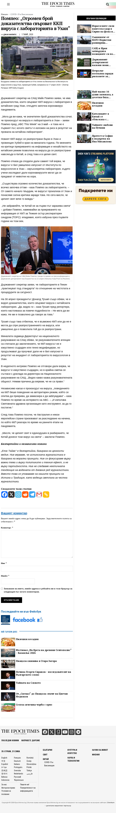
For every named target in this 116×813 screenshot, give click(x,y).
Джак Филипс (10, 34)
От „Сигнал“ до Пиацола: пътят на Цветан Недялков (42, 695)
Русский (17, 777)
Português (18, 767)
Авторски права (8, 788)
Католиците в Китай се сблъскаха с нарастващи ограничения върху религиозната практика (100, 116)
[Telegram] (32, 494)
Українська (18, 780)
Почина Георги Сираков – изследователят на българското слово (43, 673)
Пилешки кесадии (27, 639)
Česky (29, 761)
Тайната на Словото (28, 682)
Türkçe (29, 770)
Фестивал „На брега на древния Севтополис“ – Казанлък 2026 (43, 651)
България (47, 750)
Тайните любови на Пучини (102, 126)
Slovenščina (31, 764)
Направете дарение (30, 740)
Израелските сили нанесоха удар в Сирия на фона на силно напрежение (103, 29)
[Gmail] (39, 494)
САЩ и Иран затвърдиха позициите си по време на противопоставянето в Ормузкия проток (104, 51)
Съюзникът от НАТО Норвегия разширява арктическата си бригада (102, 40)
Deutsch (17, 761)
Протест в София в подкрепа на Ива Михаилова (102, 138)
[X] (11, 494)
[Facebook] (4, 494)
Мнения (96, 755)
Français (17, 758)
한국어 (4, 773)
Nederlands (18, 773)
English (4, 758)
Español (4, 764)
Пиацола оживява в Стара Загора (36, 661)
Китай (46, 759)
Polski (29, 767)
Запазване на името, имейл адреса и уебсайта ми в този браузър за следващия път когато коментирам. (38, 590)
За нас (4, 784)
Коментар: (7, 527)
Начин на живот (100, 750)
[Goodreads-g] (58, 732)
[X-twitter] (52, 732)
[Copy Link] (46, 494)
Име (4, 563)
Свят (45, 755)
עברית (4, 767)
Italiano (17, 764)
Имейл (5, 575)
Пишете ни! (24, 784)
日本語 (4, 770)
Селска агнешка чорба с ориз (34, 704)
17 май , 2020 (27, 34)
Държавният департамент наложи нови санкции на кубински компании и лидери (100, 62)
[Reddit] (25, 494)
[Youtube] (65, 732)
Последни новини (10, 740)
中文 (3, 761)
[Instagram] (18, 494)
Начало (4, 14)
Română (30, 758)
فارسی (30, 773)
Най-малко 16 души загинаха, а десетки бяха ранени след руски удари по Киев (102, 94)
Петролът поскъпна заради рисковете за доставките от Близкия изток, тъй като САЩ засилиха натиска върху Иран (103, 73)
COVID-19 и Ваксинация (21, 14)
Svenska (17, 770)
